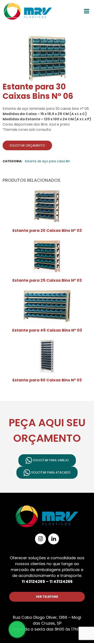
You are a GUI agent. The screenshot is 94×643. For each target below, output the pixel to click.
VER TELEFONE (47, 596)
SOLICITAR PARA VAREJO (50, 460)
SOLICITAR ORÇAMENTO (27, 145)
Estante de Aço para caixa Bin (47, 161)
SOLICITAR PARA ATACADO (50, 472)
